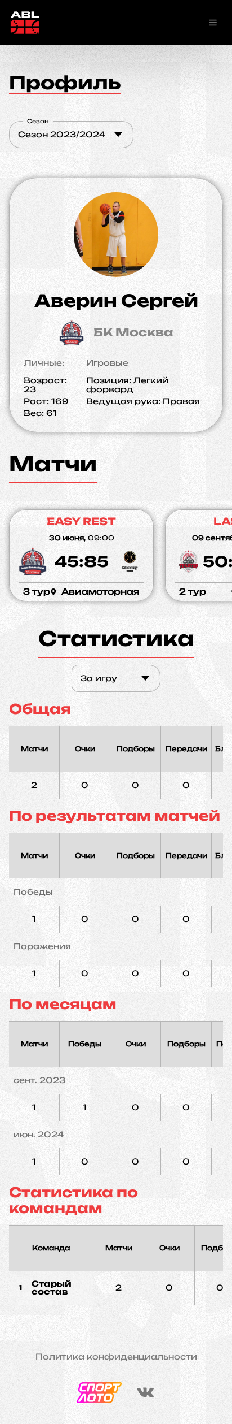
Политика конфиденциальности (116, 1356)
